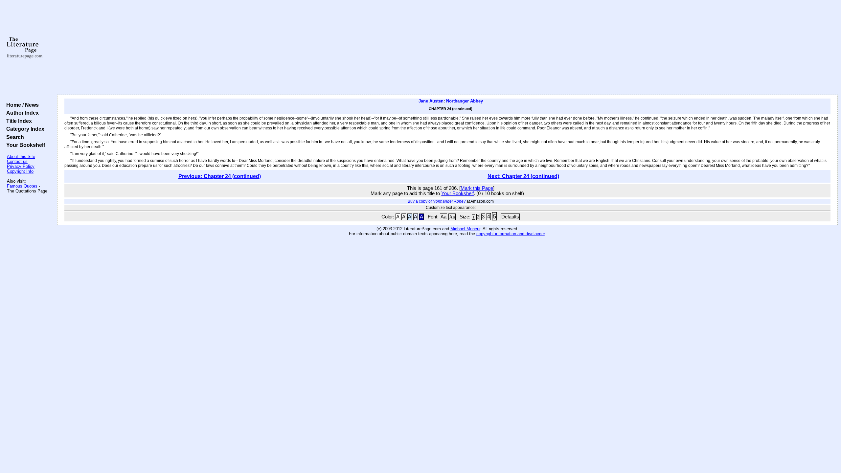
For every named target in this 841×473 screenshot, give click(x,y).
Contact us (17, 161)
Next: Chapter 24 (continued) (523, 176)
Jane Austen (431, 101)
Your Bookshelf (24, 145)
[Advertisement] (447, 48)
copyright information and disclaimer (510, 233)
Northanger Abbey (464, 101)
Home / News (21, 105)
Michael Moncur (465, 228)
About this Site (21, 156)
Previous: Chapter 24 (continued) (219, 176)
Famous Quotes (22, 186)
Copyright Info (20, 171)
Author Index (21, 113)
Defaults (510, 216)
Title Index (18, 121)
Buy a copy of (437, 201)
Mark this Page (477, 188)
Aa (443, 216)
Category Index (24, 129)
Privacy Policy (20, 166)
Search (14, 137)
